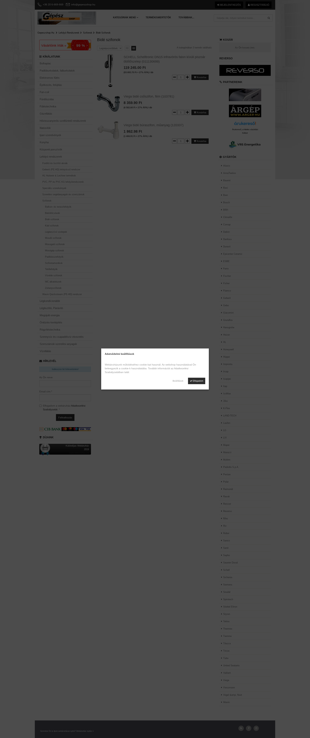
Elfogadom (197, 381)
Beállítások (178, 381)
